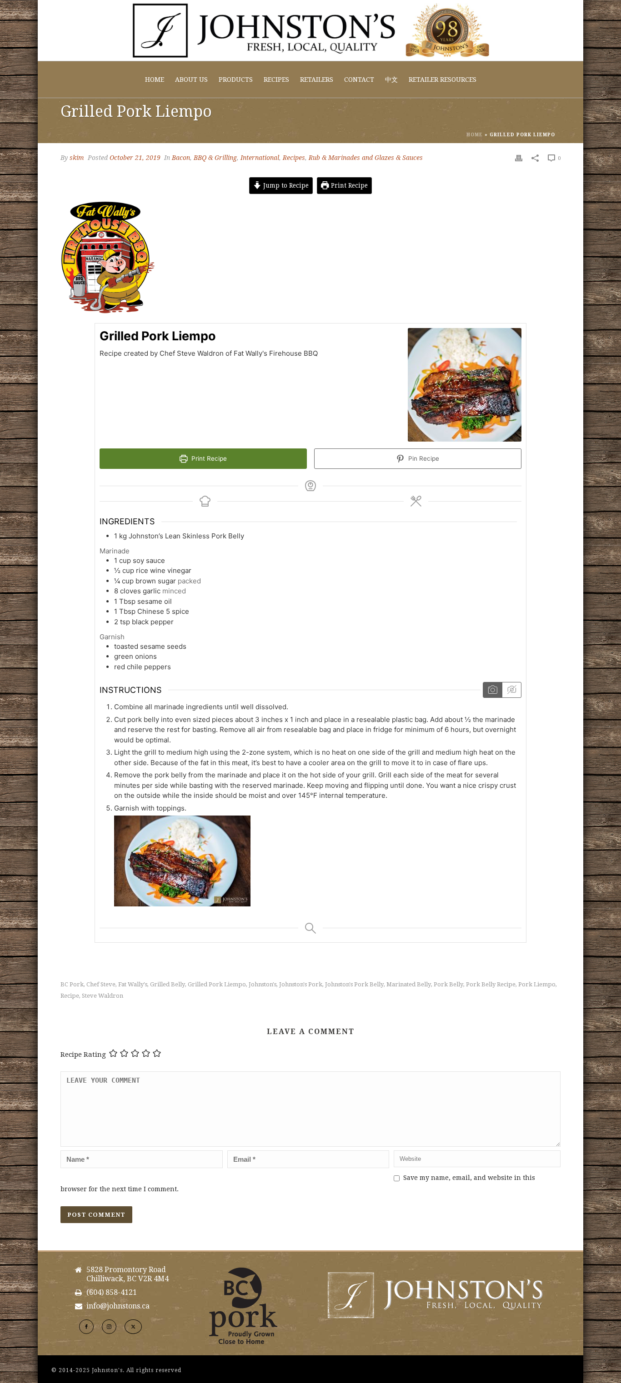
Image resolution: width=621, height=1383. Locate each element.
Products (236, 79)
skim (77, 157)
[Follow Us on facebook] (86, 1326)
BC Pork (72, 984)
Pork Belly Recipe (491, 984)
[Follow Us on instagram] (109, 1326)
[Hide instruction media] (511, 689)
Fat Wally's (132, 984)
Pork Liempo (537, 984)
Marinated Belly (408, 984)
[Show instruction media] (492, 689)
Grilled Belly (167, 984)
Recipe (69, 996)
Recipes (276, 79)
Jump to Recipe (285, 185)
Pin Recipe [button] (422, 458)
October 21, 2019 (135, 157)
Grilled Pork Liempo (217, 984)
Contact (359, 79)
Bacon (181, 157)
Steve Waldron (102, 996)
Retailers (316, 79)
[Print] (518, 158)
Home (154, 79)
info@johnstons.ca (118, 1306)
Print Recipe (348, 185)
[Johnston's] (310, 30)
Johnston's (262, 984)
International (259, 157)
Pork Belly (448, 984)
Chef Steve (100, 984)
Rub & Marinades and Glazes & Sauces (366, 157)
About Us (191, 79)
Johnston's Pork (300, 984)
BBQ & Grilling (215, 157)
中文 (391, 79)
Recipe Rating (83, 1054)
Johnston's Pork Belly (354, 984)
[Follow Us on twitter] (133, 1326)
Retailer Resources (442, 79)
